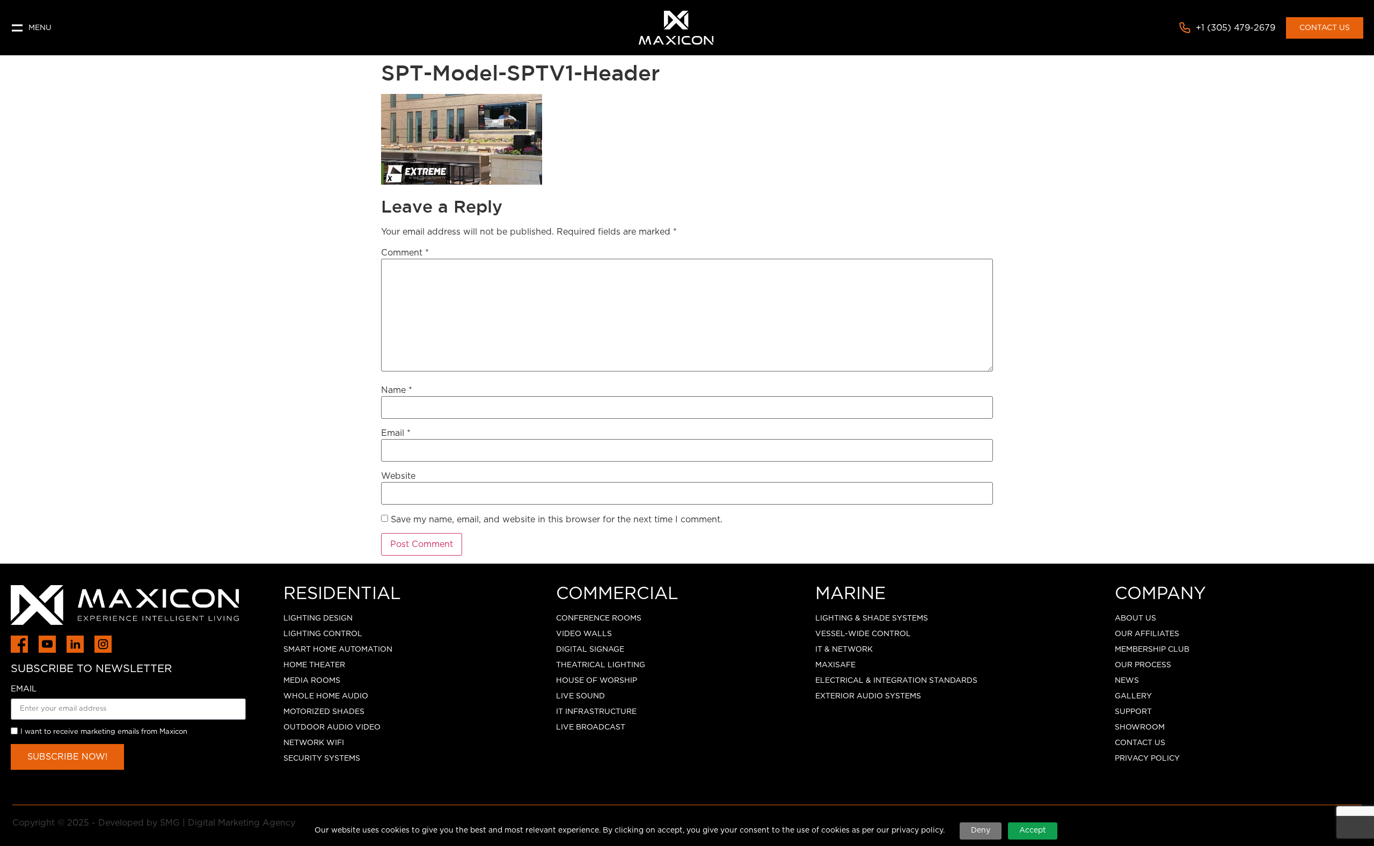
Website (398, 476)
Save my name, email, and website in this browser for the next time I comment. (556, 519)
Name (396, 390)
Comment (405, 253)
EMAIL (23, 689)
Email (396, 433)
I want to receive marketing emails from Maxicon (103, 731)
